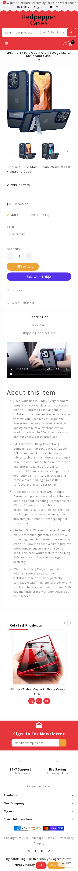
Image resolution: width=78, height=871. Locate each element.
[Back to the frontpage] (39, 60)
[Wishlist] (51, 7)
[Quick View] (46, 701)
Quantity (13, 249)
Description (39, 317)
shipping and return (39, 333)
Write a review (19, 185)
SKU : (14, 215)
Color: (11, 227)
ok (41, 865)
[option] (27, 151)
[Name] (62, 742)
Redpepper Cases (39, 20)
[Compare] (58, 7)
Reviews (39, 325)
